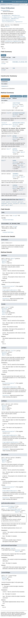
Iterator (3, 122)
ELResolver (10, 4)
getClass (20, 202)
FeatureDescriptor (16, 509)
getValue (15, 149)
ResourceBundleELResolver (9, 20)
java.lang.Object (5, 10)
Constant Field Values (8, 219)
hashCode (3, 203)
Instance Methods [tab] (16, 96)
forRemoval (12, 506)
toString (22, 203)
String (3, 63)
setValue (15, 185)
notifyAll (15, 203)
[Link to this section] (12, 51)
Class (21, 106)
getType (15, 136)
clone (2, 202)
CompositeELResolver (18, 17)
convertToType (16, 103)
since (9, 507)
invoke (14, 160)
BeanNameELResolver (7, 17)
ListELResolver (6, 18)
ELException (6, 298)
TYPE (14, 68)
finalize (13, 202)
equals (8, 202)
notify (9, 203)
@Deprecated (4, 506)
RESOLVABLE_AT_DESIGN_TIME (20, 62)
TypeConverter (19, 21)
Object (7, 26)
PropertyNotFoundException (10, 290)
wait (2, 205)
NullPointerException (8, 286)
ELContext (15, 104)
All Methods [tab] (5, 96)
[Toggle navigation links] (2, 2)
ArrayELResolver (6, 15)
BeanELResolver (16, 15)
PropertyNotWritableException (11, 442)
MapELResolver (15, 18)
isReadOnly (15, 173)
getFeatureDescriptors (19, 122)
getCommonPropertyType (19, 113)
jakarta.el (3, 4)
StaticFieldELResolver (8, 21)
